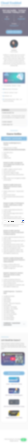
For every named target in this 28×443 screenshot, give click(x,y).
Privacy (21, 223)
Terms (23, 223)
